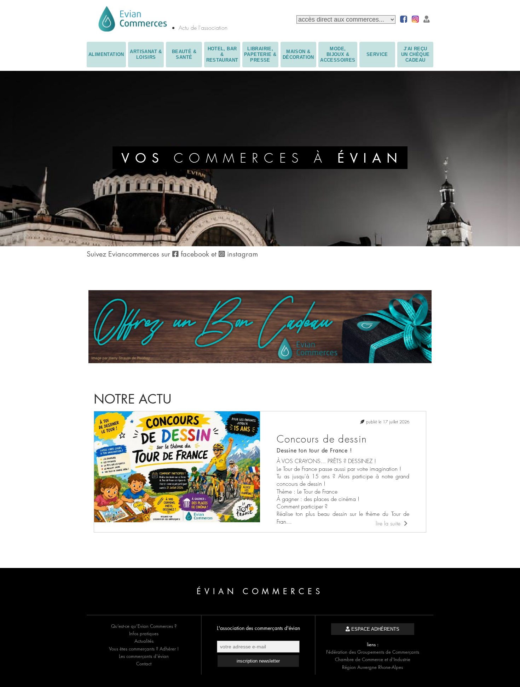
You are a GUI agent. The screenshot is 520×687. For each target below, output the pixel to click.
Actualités (144, 641)
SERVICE (377, 54)
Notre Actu (133, 399)
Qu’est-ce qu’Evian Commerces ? (144, 626)
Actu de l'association (203, 28)
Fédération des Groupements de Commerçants (372, 652)
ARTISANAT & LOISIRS (146, 54)
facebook (195, 254)
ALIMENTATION (106, 54)
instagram (241, 254)
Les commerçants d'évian (144, 656)
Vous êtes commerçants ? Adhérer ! (144, 649)
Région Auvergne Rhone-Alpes (372, 667)
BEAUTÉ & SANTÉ (184, 54)
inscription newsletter (258, 661)
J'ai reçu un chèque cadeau (415, 54)
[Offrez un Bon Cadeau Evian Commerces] (260, 361)
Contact (143, 663)
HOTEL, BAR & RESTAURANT (222, 54)
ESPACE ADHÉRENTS (374, 629)
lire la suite (389, 523)
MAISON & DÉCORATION (298, 54)
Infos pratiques (143, 633)
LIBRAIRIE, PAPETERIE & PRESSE (260, 54)
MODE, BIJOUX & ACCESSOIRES (337, 54)
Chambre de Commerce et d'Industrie (372, 659)
